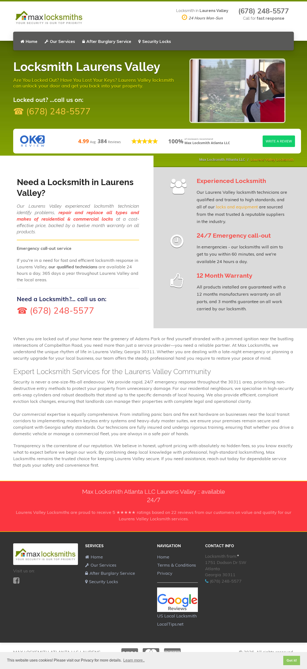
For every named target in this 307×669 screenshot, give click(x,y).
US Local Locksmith (177, 616)
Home (31, 41)
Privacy (164, 573)
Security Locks (156, 41)
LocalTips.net (170, 624)
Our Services (62, 41)
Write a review (279, 141)
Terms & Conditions (176, 565)
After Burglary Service (108, 41)
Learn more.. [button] (134, 660)
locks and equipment (237, 207)
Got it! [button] (292, 660)
